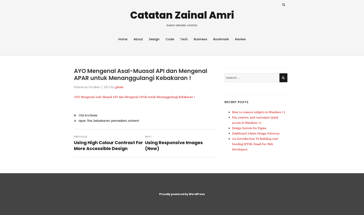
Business (200, 39)
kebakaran (101, 121)
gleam (119, 87)
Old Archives (88, 115)
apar (82, 121)
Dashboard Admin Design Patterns (255, 133)
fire (89, 121)
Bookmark (221, 39)
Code (170, 39)
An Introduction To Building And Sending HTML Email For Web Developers (255, 144)
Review (240, 39)
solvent (133, 121)
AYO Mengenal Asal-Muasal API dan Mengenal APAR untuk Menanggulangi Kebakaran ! (134, 97)
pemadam (119, 121)
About (138, 39)
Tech (184, 39)
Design (154, 39)
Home (122, 39)
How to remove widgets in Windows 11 (258, 112)
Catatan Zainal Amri (182, 15)
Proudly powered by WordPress (182, 194)
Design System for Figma (249, 128)
